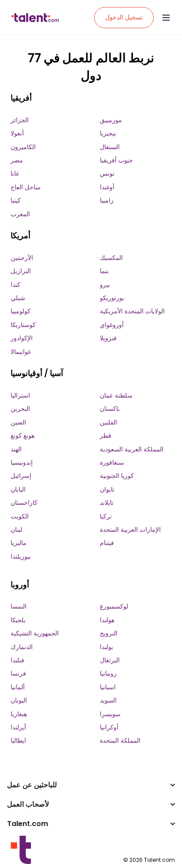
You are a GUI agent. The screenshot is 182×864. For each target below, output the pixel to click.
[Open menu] (166, 17)
